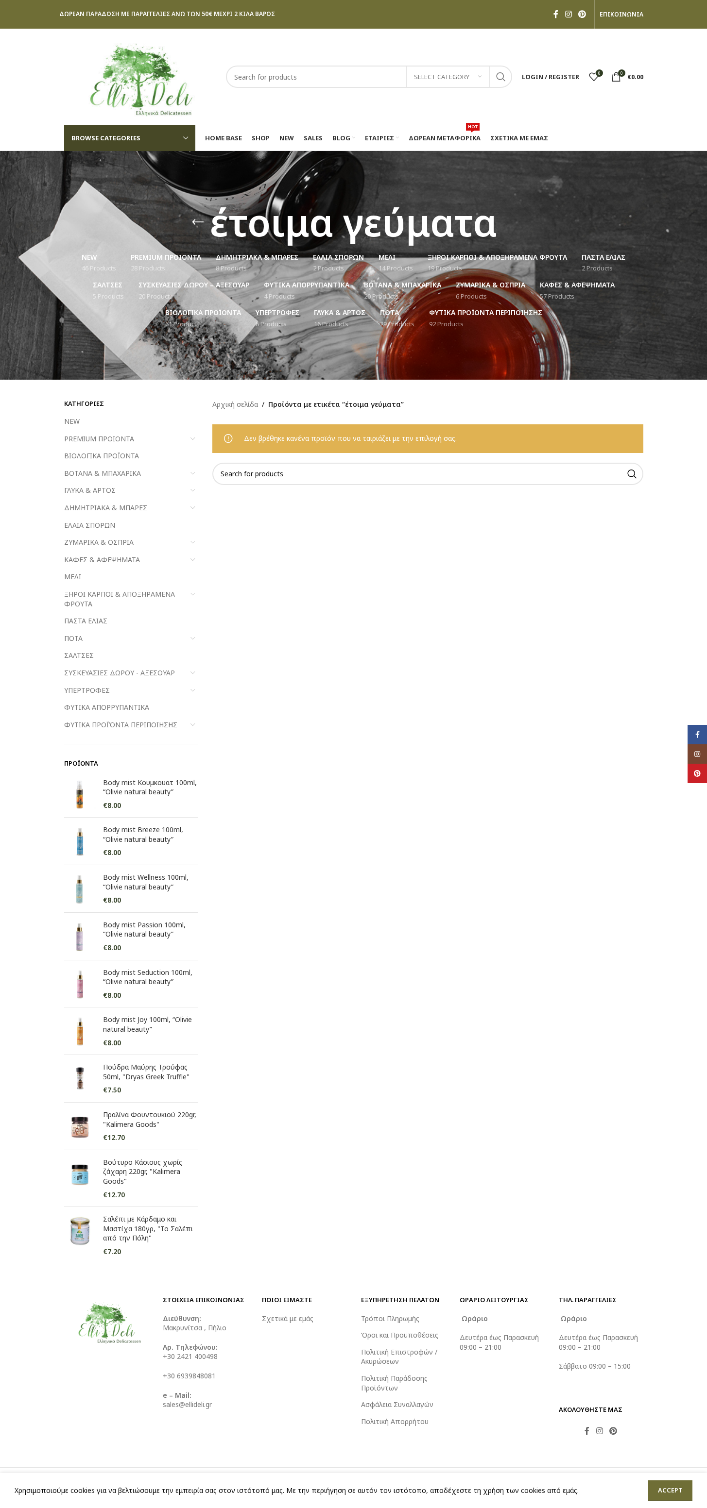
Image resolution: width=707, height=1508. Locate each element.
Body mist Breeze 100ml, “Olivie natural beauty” (143, 834)
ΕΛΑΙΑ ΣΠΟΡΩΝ (89, 525)
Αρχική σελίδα (235, 404)
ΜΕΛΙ (72, 576)
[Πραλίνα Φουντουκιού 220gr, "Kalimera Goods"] (80, 1126)
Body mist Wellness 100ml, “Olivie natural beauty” (146, 881)
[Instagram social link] (568, 14)
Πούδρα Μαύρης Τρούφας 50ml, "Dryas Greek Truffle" (146, 1071)
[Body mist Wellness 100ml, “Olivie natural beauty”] (80, 888)
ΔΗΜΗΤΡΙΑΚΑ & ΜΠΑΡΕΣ (105, 507)
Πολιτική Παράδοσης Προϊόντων (394, 1383)
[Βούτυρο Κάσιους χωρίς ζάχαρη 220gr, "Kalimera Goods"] (80, 1178)
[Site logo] (140, 76)
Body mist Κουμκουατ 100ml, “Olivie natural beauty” (150, 787)
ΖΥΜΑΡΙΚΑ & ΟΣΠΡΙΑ (99, 542)
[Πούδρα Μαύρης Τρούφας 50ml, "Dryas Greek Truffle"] (80, 1078)
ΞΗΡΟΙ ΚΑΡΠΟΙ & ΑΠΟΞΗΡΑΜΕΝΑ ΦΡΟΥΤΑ (119, 598)
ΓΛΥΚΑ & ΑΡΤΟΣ (90, 490)
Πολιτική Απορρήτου (395, 1421)
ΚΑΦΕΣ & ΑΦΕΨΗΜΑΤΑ (102, 559)
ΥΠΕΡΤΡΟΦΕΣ (87, 690)
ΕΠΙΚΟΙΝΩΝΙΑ (621, 14)
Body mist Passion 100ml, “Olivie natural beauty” (144, 929)
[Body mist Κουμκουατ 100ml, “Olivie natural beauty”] (80, 794)
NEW (72, 421)
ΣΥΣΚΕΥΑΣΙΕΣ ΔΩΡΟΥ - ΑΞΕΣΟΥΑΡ (119, 672)
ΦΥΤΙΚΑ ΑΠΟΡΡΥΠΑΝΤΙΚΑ (106, 707)
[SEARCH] (501, 77)
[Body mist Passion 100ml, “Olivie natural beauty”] (80, 936)
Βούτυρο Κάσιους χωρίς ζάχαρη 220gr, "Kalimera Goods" (142, 1171)
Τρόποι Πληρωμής (390, 1318)
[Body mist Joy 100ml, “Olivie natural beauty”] (80, 1031)
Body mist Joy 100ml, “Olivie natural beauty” (147, 1024)
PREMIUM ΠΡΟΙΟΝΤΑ (99, 438)
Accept (670, 1490)
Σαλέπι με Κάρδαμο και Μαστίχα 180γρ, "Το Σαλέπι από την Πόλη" (148, 1228)
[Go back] (198, 222)
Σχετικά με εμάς (287, 1318)
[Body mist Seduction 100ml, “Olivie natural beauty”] (80, 984)
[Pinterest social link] (582, 14)
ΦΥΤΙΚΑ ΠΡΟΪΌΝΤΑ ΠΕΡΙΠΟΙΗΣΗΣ (120, 724)
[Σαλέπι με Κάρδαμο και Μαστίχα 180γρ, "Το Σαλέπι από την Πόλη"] (80, 1235)
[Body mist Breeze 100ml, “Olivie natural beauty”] (80, 841)
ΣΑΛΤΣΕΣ (79, 655)
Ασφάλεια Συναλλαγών (397, 1404)
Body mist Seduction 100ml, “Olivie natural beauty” (147, 977)
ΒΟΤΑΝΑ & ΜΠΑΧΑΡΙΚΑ (102, 473)
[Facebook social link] (556, 14)
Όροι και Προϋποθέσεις (399, 1335)
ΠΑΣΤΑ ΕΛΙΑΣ (85, 620)
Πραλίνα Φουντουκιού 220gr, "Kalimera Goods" (149, 1119)
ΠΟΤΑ (73, 638)
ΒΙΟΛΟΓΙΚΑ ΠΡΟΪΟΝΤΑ (101, 455)
